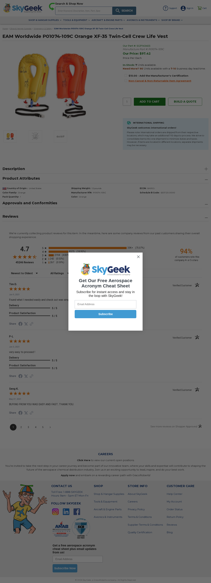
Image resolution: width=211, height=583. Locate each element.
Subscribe (105, 314)
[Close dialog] (138, 257)
